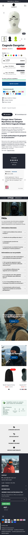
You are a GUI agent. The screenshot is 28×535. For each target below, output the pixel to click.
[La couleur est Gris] (20, 389)
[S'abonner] (24, 499)
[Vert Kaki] (21, 55)
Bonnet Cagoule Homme (9, 385)
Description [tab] (8, 114)
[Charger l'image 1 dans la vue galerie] (4, 39)
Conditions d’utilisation (19, 529)
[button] (24, 5)
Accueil (4, 108)
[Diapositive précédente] (21, 39)
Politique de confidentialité (7, 529)
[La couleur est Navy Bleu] (22, 389)
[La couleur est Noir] (8, 389)
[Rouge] (13, 55)
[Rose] (19, 55)
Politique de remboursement (8, 527)
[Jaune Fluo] (8, 55)
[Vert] (11, 55)
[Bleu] (16, 55)
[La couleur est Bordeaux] (23, 389)
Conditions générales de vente (18, 531)
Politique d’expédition (6, 531)
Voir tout (14, 357)
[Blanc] (3, 55)
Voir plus (13, 321)
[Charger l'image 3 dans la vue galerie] (15, 39)
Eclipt (6, 525)
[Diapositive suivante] (24, 39)
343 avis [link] (6, 509)
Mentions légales (5, 533)
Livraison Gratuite (14, 1)
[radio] (14, 60)
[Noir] (6, 55)
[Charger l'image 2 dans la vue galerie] (10, 39)
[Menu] (3, 5)
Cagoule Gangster (11, 108)
